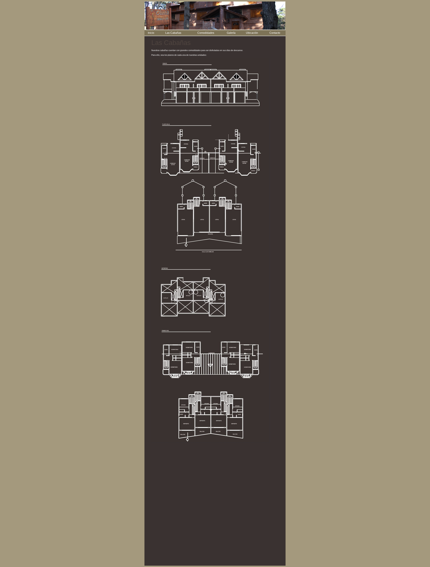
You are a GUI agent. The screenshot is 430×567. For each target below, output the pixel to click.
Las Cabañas (173, 32)
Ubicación (252, 32)
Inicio (151, 32)
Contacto (274, 32)
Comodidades (205, 32)
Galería (231, 32)
